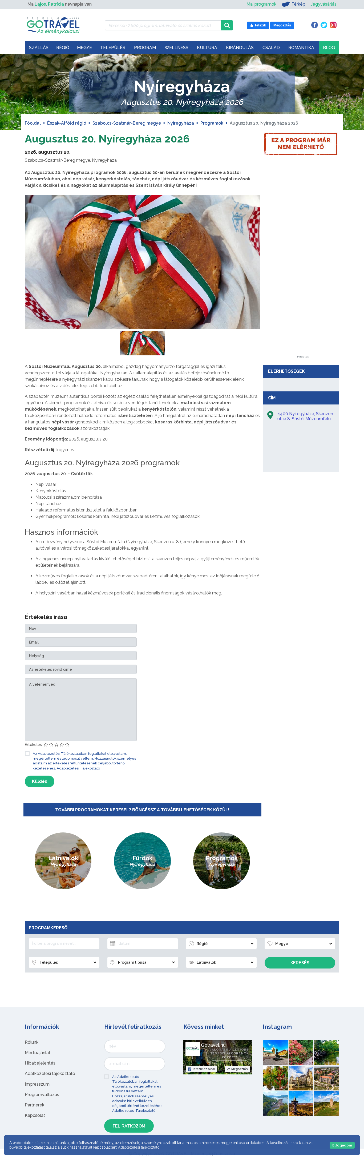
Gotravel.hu (213, 1045)
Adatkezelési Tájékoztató (78, 768)
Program (145, 47)
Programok (211, 123)
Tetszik (203, 1069)
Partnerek (34, 1105)
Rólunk (31, 1042)
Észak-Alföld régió (66, 123)
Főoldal (33, 123)
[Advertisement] (303, 275)
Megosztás (239, 1069)
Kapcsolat (35, 1115)
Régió (62, 47)
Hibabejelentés (40, 1063)
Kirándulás (240, 47)
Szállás (38, 47)
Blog (329, 47)
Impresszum (37, 1084)
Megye (84, 47)
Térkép (298, 4)
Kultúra (207, 47)
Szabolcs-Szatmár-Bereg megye (126, 123)
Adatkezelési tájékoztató (50, 1073)
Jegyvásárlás (324, 4)
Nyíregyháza (180, 123)
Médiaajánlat (37, 1052)
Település (112, 47)
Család (271, 47)
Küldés (39, 781)
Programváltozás (42, 1094)
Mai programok (261, 4)
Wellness (176, 47)
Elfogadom (342, 1145)
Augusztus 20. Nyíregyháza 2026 (107, 138)
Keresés (299, 962)
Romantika (301, 47)
